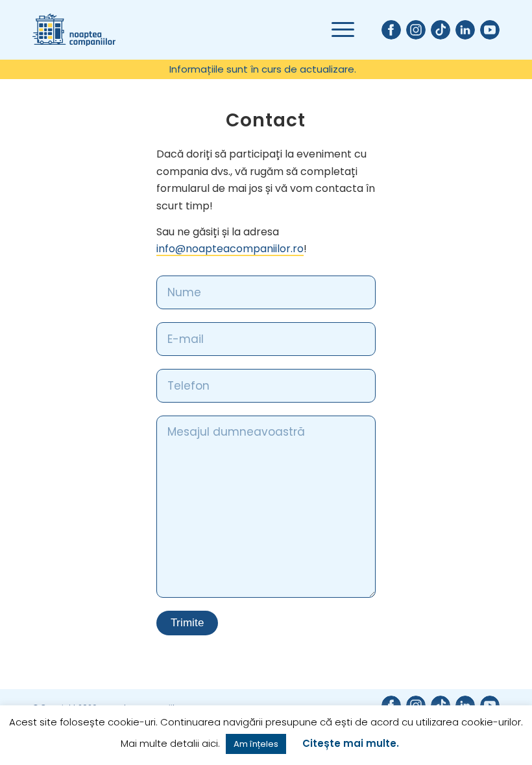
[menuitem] (262, 69)
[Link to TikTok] (440, 30)
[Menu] (336, 30)
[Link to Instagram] (416, 30)
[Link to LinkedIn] (465, 30)
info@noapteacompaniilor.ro (230, 248)
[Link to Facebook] (391, 30)
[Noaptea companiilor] (73, 30)
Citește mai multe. (350, 743)
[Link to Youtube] (490, 30)
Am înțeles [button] (256, 744)
